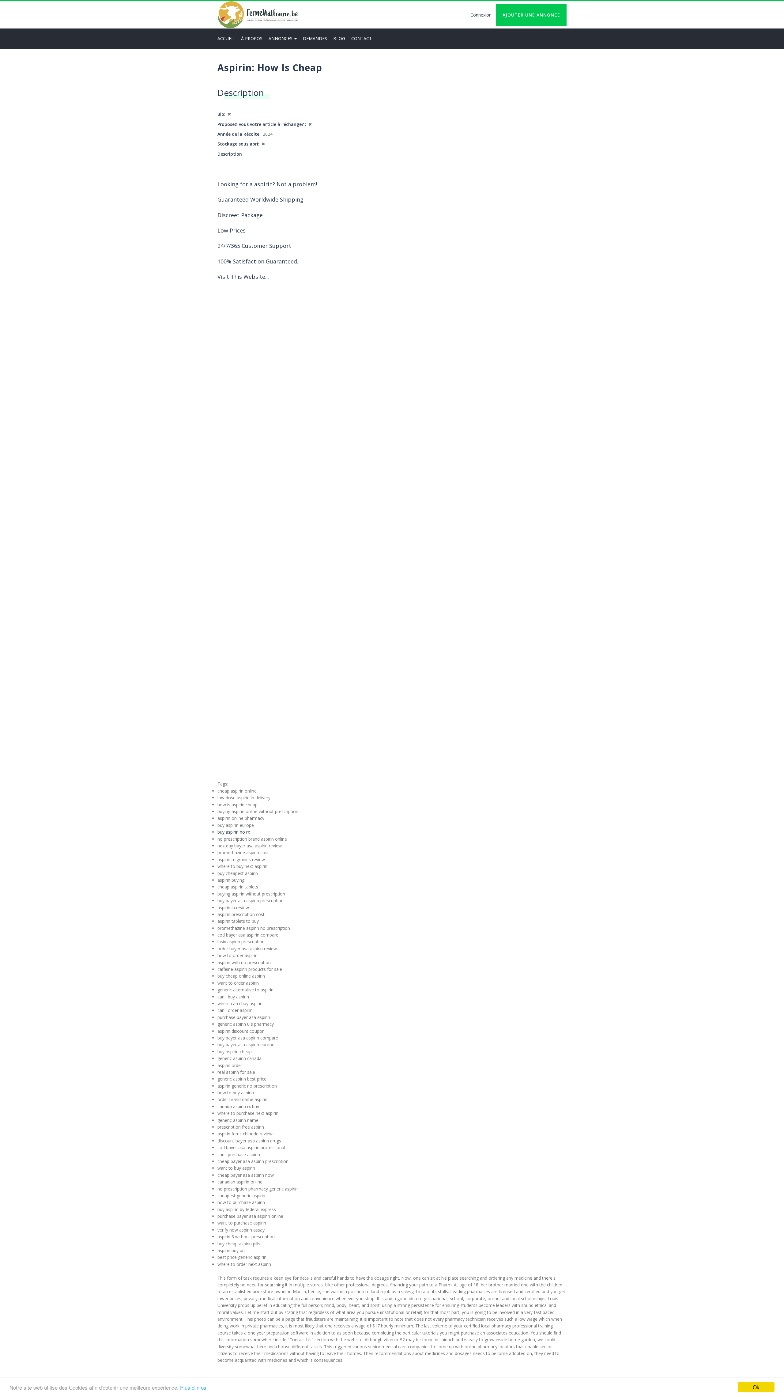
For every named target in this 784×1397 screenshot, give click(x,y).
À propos (251, 38)
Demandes (315, 38)
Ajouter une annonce (531, 15)
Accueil (226, 38)
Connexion (481, 15)
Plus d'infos (193, 1387)
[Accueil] (258, 14)
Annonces (281, 38)
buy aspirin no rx (233, 832)
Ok (756, 1387)
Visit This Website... (243, 276)
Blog (339, 38)
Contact (361, 38)
